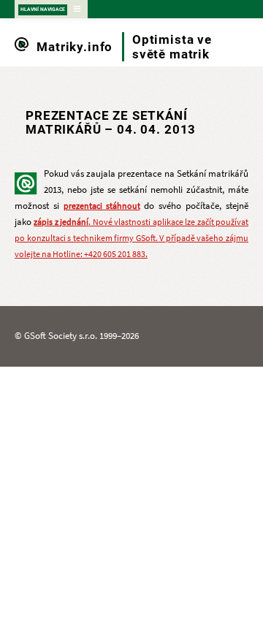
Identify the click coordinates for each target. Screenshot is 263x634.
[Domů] (21, 46)
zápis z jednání (61, 222)
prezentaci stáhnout (102, 206)
